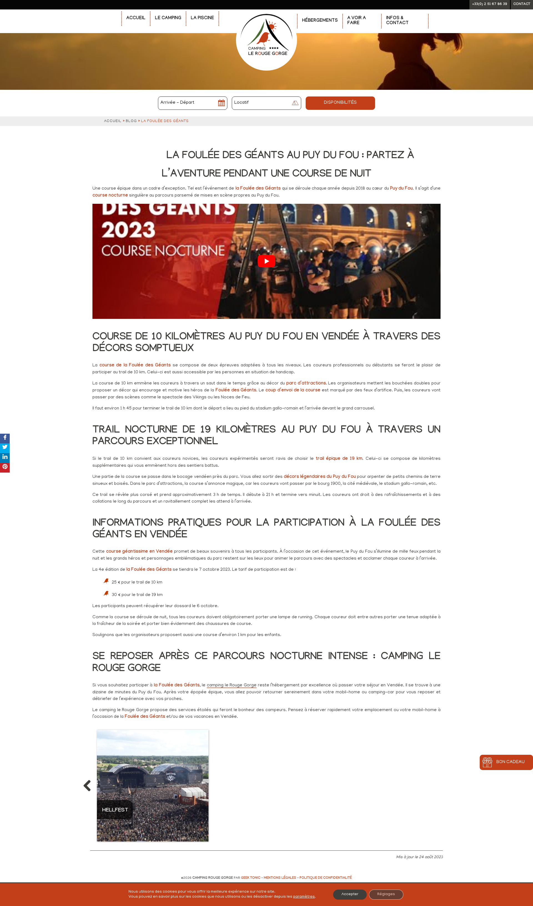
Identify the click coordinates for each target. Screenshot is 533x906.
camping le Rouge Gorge (232, 685)
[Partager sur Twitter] (5, 448)
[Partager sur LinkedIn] (5, 458)
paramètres (304, 897)
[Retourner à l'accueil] (266, 11)
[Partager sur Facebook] (5, 438)
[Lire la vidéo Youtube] (266, 261)
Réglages (386, 894)
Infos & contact (397, 21)
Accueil (135, 18)
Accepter (349, 894)
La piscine (202, 18)
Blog (131, 121)
